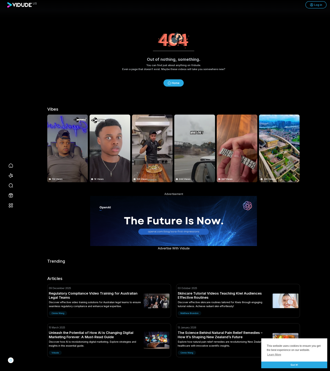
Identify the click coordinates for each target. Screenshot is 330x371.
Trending (56, 261)
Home (175, 83)
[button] (8, 185)
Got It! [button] (294, 364)
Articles (54, 278)
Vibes (52, 109)
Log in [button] (318, 5)
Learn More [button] (274, 354)
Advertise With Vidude (174, 248)
